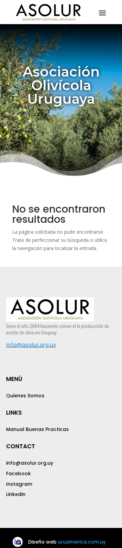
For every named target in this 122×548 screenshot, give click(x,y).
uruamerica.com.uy (82, 541)
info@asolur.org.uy (31, 344)
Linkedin (15, 494)
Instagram (19, 484)
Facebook (18, 473)
